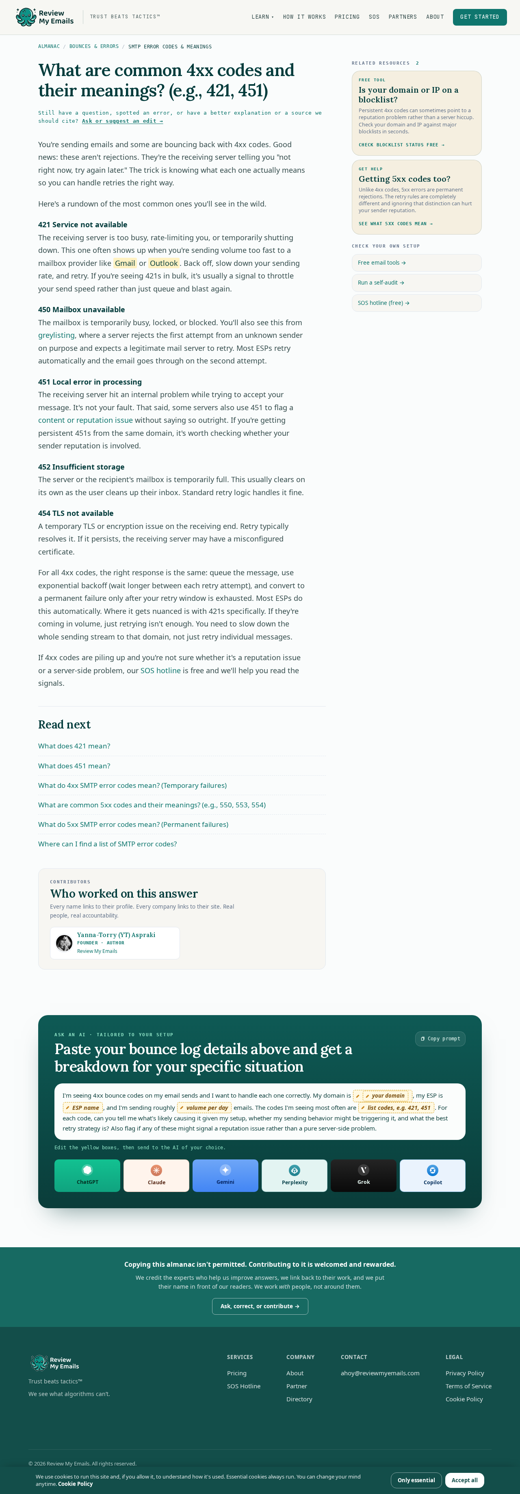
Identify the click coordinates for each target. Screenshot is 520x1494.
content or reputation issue (85, 420)
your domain (388, 1095)
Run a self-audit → (381, 282)
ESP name (85, 1107)
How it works (304, 16)
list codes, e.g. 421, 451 (399, 1107)
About (435, 16)
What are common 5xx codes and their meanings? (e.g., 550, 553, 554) (152, 804)
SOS (374, 16)
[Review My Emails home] (114, 1363)
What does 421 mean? (74, 745)
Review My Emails (97, 951)
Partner (296, 1386)
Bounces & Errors (94, 46)
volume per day (207, 1107)
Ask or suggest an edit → (122, 121)
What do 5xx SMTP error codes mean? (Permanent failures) (133, 824)
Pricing (347, 16)
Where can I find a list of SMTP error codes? (107, 843)
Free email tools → (382, 262)
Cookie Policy (464, 1399)
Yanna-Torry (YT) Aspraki (116, 935)
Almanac (49, 46)
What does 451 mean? (74, 765)
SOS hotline (161, 670)
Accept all (465, 1480)
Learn (262, 16)
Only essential (416, 1480)
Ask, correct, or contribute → (260, 1306)
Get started (480, 16)
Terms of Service (469, 1386)
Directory (299, 1399)
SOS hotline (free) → (384, 303)
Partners (403, 16)
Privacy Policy (465, 1373)
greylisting (56, 335)
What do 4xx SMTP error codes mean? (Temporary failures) (132, 785)
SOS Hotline (243, 1386)
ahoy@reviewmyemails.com (380, 1373)
